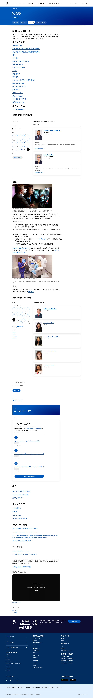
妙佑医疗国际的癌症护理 (20, 61)
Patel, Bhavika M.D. (48, 323)
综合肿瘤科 (16, 89)
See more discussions (29, 476)
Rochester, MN (18, 128)
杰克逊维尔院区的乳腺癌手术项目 (23, 80)
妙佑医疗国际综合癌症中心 (21, 248)
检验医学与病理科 (18, 83)
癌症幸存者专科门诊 (19, 86)
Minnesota (14, 336)
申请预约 (16, 391)
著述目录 (31, 292)
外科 (13, 55)
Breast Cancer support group (33, 428)
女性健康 (15, 58)
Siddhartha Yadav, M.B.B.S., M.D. (52, 130)
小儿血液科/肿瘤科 (18, 67)
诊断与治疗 (23, 22)
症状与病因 (15, 22)
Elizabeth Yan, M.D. (48, 154)
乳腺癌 (16, 13)
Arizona (14, 332)
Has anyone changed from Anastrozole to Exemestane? (29, 454)
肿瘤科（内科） (17, 93)
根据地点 (14, 125)
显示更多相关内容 (17, 498)
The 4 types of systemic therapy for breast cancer (25, 532)
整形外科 (15, 77)
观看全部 (14, 338)
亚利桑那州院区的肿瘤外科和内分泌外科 (26, 49)
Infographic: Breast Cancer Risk (20, 494)
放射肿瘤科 (16, 74)
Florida (13, 334)
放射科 (14, 71)
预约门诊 (16, 17)
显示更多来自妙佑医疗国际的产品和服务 (23, 554)
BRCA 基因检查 (16, 508)
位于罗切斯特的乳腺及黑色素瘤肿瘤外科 (26, 52)
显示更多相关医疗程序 (18, 518)
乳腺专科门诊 (17, 45)
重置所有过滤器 (17, 157)
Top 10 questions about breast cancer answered (25, 528)
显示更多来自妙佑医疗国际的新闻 (21, 541)
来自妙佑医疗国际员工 (18, 382)
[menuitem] (16, 22)
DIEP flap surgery (16, 515)
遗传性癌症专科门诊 (19, 99)
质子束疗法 (43, 239)
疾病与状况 (15, 8)
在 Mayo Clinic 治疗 (41, 22)
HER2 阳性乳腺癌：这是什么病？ (21, 491)
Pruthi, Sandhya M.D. (49, 365)
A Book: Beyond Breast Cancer (20, 551)
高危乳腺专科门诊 (18, 102)
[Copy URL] (45, 587)
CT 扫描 (14, 511)
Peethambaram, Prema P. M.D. (51, 337)
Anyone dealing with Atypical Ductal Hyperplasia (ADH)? (29, 466)
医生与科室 (31, 22)
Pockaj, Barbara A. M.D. (49, 351)
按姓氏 (13, 132)
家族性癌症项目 (17, 64)
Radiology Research (18, 109)
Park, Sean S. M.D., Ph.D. (50, 308)
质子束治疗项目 (17, 96)
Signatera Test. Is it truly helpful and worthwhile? (27, 441)
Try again (36, 590)
